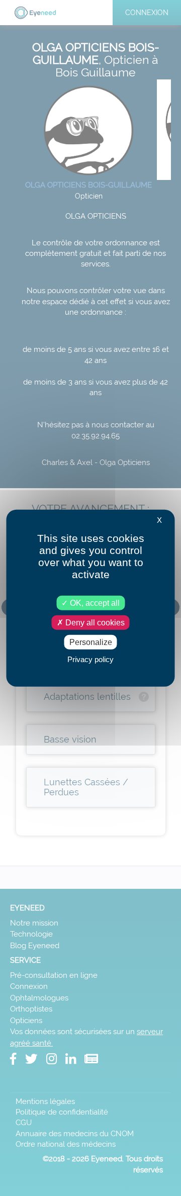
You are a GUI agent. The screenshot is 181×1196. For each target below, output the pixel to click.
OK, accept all (94, 602)
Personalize (90, 642)
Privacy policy (90, 659)
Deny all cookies (94, 622)
